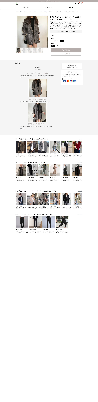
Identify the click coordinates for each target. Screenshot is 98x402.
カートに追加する (66, 53)
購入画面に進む (66, 49)
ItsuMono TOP (19, 11)
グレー (53, 45)
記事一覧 (71, 7)
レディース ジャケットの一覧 (39, 11)
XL (62, 40)
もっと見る (80, 138)
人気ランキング (49, 7)
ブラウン (58, 45)
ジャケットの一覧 (27, 11)
